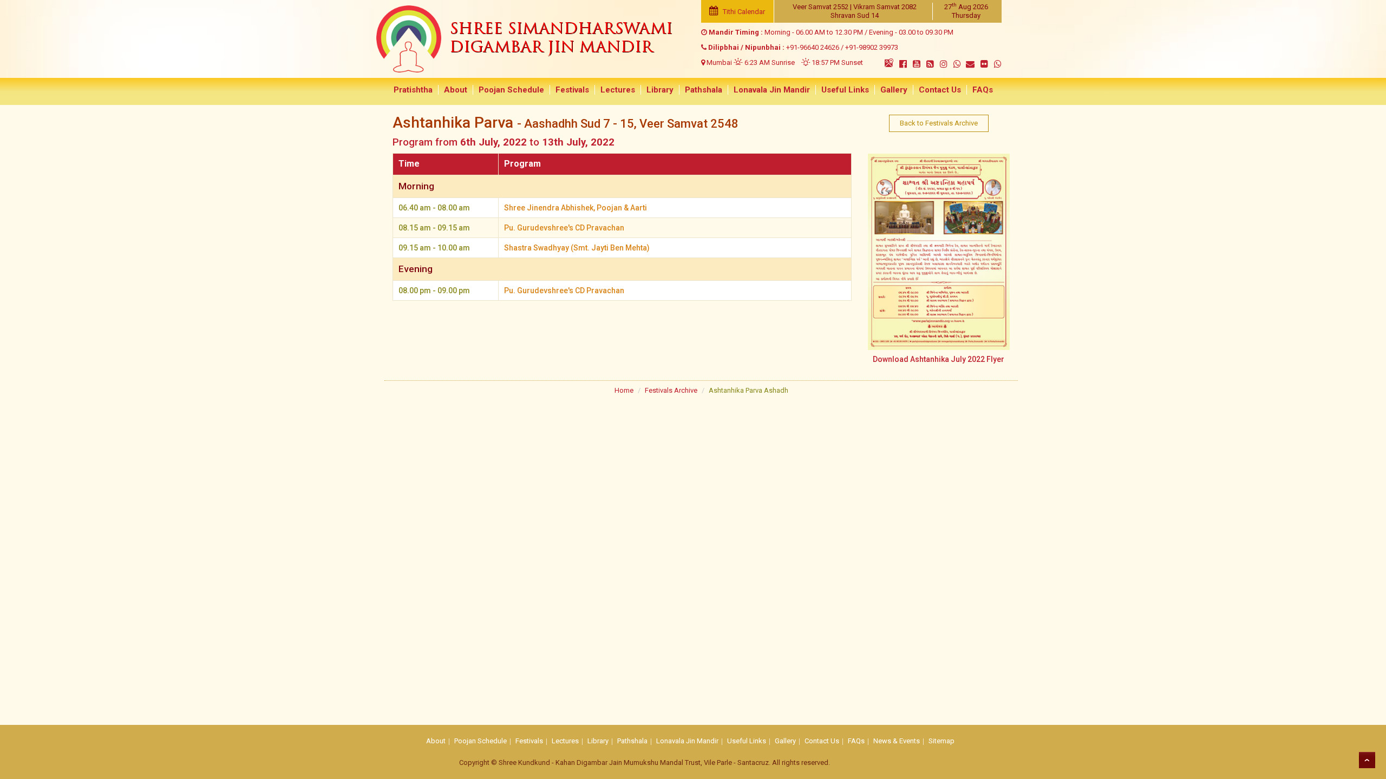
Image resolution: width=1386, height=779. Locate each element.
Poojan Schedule (511, 90)
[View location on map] (889, 62)
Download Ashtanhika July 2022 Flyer (938, 359)
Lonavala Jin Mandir (772, 90)
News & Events (896, 741)
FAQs (982, 90)
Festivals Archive (671, 390)
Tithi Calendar (743, 12)
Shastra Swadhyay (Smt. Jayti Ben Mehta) (577, 247)
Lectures (617, 90)
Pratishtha (413, 90)
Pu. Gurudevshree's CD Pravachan (564, 227)
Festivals (572, 90)
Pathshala (703, 90)
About (455, 90)
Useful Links (845, 90)
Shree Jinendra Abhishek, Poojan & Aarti (575, 207)
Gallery (893, 90)
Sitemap (941, 741)
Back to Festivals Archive (939, 123)
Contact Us (940, 90)
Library (660, 90)
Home (623, 390)
